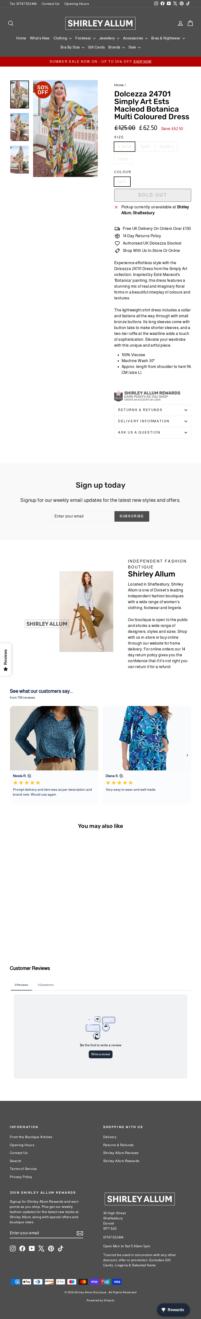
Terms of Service (23, 1169)
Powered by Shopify (100, 1300)
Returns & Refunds (140, 410)
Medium (167, 146)
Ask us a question (139, 432)
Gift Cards (96, 47)
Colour (122, 172)
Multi (122, 181)
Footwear (83, 38)
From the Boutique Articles (31, 1137)
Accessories (133, 38)
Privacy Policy (21, 1177)
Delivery (109, 1137)
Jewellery (107, 38)
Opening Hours (76, 4)
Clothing (60, 38)
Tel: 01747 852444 (23, 4)
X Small (124, 146)
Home (21, 38)
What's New (40, 38)
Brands (114, 47)
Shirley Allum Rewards (121, 1161)
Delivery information (144, 421)
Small (145, 146)
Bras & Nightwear (166, 38)
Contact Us (51, 4)
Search (15, 1161)
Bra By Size (71, 47)
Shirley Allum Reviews (120, 1153)
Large (123, 159)
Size (119, 137)
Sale (132, 47)
